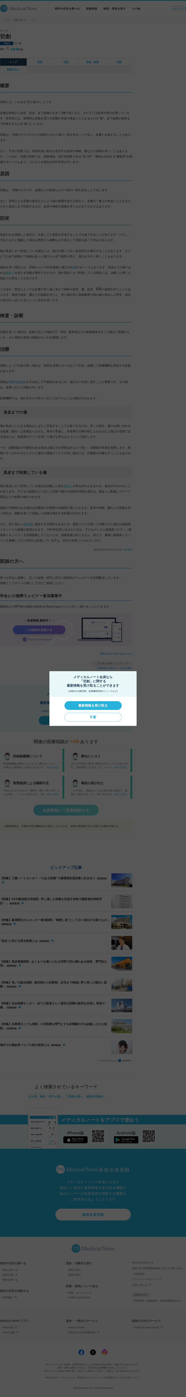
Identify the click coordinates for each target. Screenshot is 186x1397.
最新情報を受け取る (93, 705)
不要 (93, 717)
